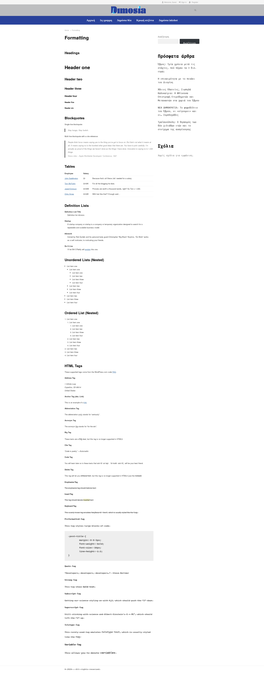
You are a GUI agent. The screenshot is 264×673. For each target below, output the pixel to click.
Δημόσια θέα (124, 20)
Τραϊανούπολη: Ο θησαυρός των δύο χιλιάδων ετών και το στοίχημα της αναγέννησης (177, 126)
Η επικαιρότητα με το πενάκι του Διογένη (176, 80)
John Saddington (71, 178)
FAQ (114, 372)
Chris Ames (69, 194)
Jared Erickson (71, 188)
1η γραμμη (106, 20)
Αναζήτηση (163, 37)
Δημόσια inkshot (168, 20)
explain (88, 249)
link (85, 402)
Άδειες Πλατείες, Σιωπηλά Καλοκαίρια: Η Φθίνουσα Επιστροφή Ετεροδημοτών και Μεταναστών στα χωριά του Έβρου (178, 95)
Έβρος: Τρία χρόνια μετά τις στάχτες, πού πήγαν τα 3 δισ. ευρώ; (177, 68)
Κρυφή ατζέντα (145, 20)
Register (195, 2)
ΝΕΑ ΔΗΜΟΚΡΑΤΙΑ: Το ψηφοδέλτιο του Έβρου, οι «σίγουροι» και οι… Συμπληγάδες (178, 111)
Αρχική (90, 20)
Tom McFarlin (70, 183)
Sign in (184, 2)
